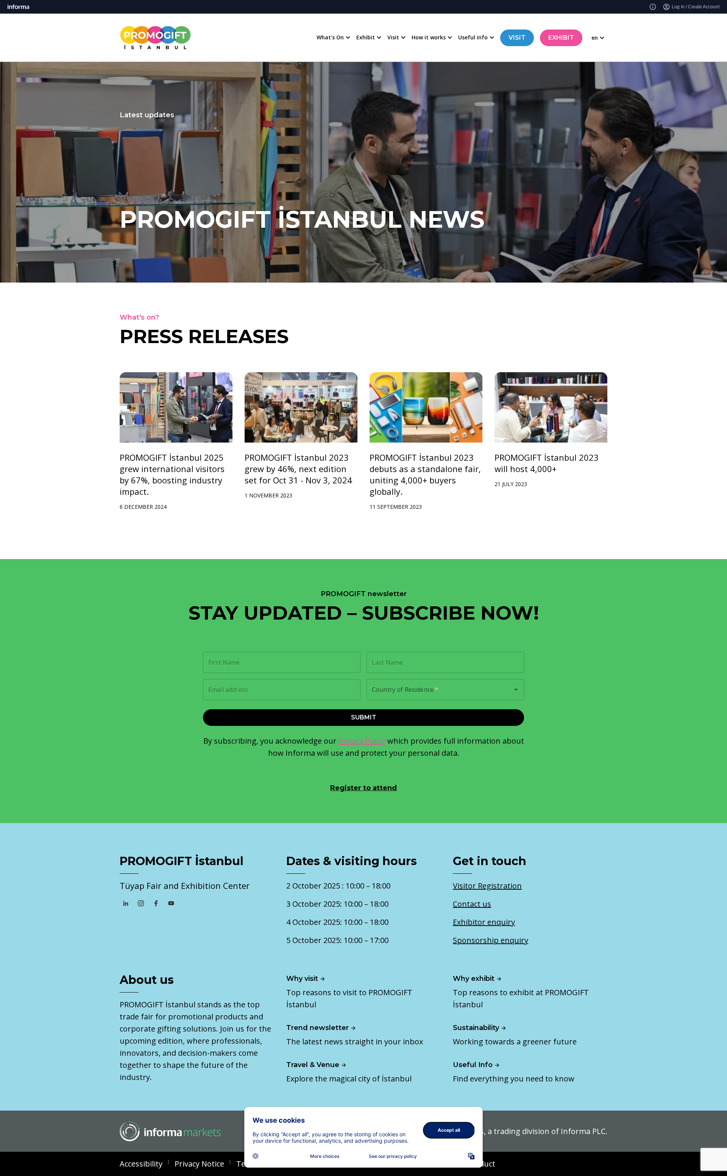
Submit (363, 717)
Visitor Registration (487, 886)
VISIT (517, 37)
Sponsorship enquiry (490, 940)
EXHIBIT (561, 37)
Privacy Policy (362, 741)
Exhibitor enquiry (484, 922)
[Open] (516, 689)
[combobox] (434, 689)
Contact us (472, 904)
